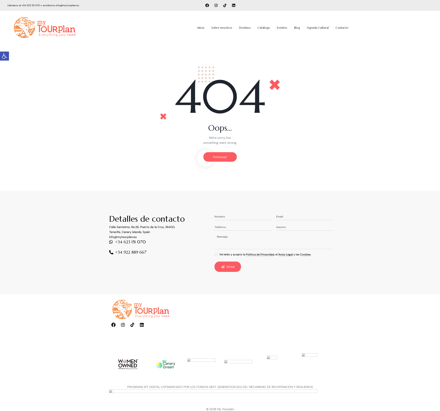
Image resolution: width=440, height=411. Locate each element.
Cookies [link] (305, 254)
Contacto (342, 28)
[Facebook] (207, 5)
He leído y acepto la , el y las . (265, 254)
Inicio (201, 28)
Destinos (245, 28)
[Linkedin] (234, 5)
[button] (4, 56)
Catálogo (263, 28)
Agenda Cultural (318, 28)
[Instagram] (216, 5)
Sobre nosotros (221, 28)
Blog (297, 28)
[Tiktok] (225, 5)
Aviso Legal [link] (285, 254)
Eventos (282, 28)
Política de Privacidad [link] (260, 254)
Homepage (220, 157)
